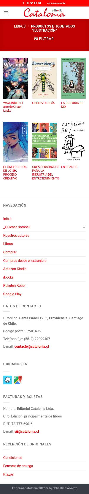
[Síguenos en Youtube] (39, 3)
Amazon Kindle (14, 269)
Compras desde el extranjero (24, 261)
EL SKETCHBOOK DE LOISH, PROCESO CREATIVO (15, 172)
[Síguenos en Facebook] (23, 3)
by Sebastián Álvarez (63, 488)
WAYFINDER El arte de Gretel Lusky (13, 106)
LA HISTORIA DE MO (72, 105)
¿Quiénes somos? (16, 227)
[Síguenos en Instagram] (27, 3)
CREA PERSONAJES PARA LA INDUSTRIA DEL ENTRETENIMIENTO (45, 172)
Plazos (8, 474)
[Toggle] (84, 227)
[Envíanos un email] (35, 3)
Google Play (12, 294)
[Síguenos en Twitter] (31, 3)
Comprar (9, 252)
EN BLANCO (69, 167)
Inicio (7, 219)
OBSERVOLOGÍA (43, 103)
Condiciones (12, 458)
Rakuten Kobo (14, 286)
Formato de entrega (18, 466)
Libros (20, 26)
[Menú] (5, 12)
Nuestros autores (16, 235)
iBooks (8, 277)
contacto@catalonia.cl (31, 346)
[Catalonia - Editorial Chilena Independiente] (44, 13)
